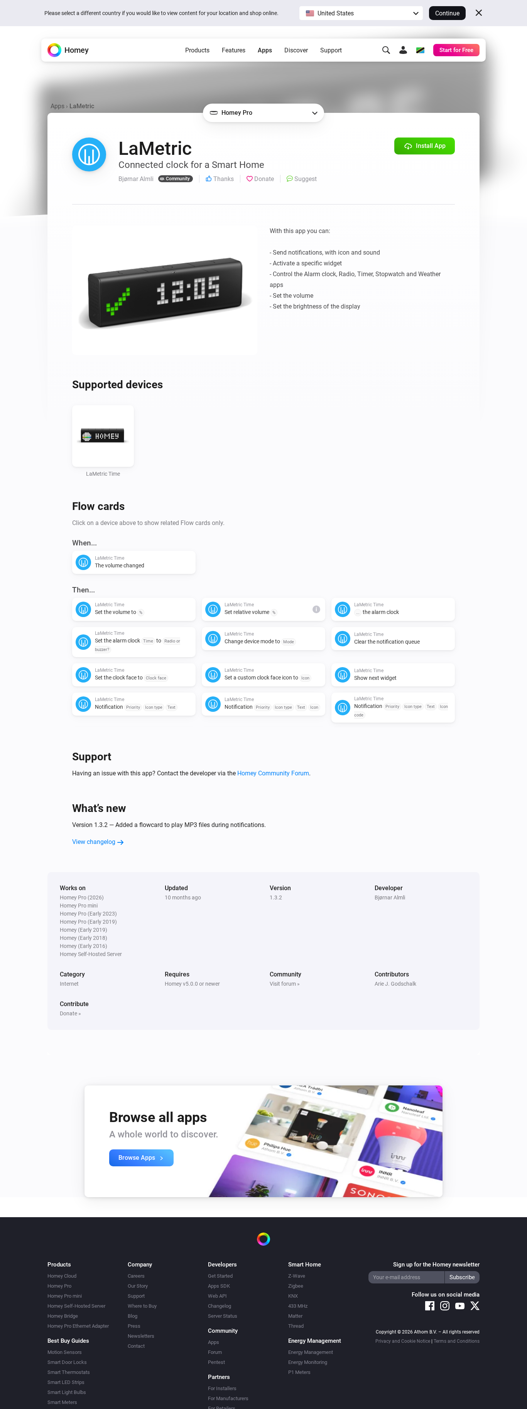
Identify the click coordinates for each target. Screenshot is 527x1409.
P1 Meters (299, 1372)
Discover (296, 50)
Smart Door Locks (67, 1362)
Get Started (220, 1276)
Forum (215, 1352)
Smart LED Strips (65, 1382)
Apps (265, 50)
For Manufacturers (228, 1398)
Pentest (216, 1362)
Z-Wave (296, 1276)
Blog (132, 1316)
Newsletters (141, 1336)
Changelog (219, 1306)
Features (233, 50)
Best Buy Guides (68, 1340)
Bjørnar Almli (390, 897)
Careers (136, 1276)
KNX (293, 1296)
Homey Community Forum (273, 773)
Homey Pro (59, 1286)
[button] (361, 13)
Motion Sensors (64, 1352)
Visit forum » (285, 984)
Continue (447, 13)
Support (331, 50)
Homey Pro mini (64, 1296)
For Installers (222, 1388)
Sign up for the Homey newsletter (436, 1264)
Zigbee (295, 1286)
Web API (217, 1296)
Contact (136, 1346)
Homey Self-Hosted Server (76, 1306)
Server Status (222, 1316)
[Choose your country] (420, 50)
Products (197, 50)
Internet (69, 984)
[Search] (386, 50)
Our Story (138, 1286)
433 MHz (297, 1306)
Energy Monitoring (307, 1362)
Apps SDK (219, 1286)
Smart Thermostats (68, 1372)
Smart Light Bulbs (66, 1392)
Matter (295, 1316)
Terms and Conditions (457, 1341)
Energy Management (310, 1352)
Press (134, 1326)
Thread (296, 1326)
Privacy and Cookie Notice (402, 1341)
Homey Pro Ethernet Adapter (78, 1326)
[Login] (403, 50)
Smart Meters (62, 1402)
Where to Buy (142, 1306)
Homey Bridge (62, 1316)
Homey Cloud (61, 1276)
